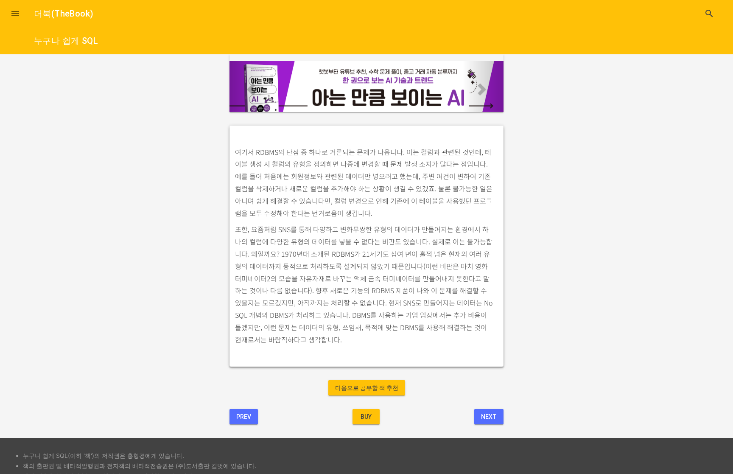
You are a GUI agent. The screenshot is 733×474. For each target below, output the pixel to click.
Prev (243, 416)
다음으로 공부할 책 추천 (366, 387)
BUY (366, 416)
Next (489, 416)
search (709, 13)
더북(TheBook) (63, 13)
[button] (15, 13)
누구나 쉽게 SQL (66, 41)
